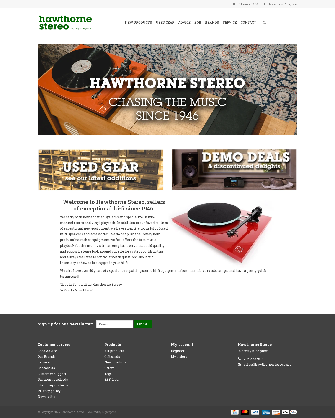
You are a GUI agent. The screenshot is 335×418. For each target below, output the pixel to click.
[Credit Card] (234, 412)
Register (178, 351)
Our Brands (47, 356)
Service (230, 22)
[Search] (264, 22)
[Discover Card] (275, 412)
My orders (179, 356)
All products (114, 351)
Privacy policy (49, 391)
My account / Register (282, 4)
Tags (108, 374)
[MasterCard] (244, 412)
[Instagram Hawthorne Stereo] (293, 324)
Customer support (52, 374)
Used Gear (165, 22)
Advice (184, 22)
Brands (212, 22)
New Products (138, 22)
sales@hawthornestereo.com (267, 364)
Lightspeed (109, 412)
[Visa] (255, 412)
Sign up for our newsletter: (65, 324)
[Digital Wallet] (289, 412)
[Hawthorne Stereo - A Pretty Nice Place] (69, 22)
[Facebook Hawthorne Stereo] (285, 324)
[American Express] (265, 412)
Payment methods (53, 379)
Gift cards (112, 356)
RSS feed (111, 379)
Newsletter (47, 396)
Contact (248, 22)
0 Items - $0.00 (248, 4)
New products (115, 362)
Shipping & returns (53, 385)
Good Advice (47, 351)
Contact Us (46, 368)
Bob (197, 22)
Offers (109, 368)
